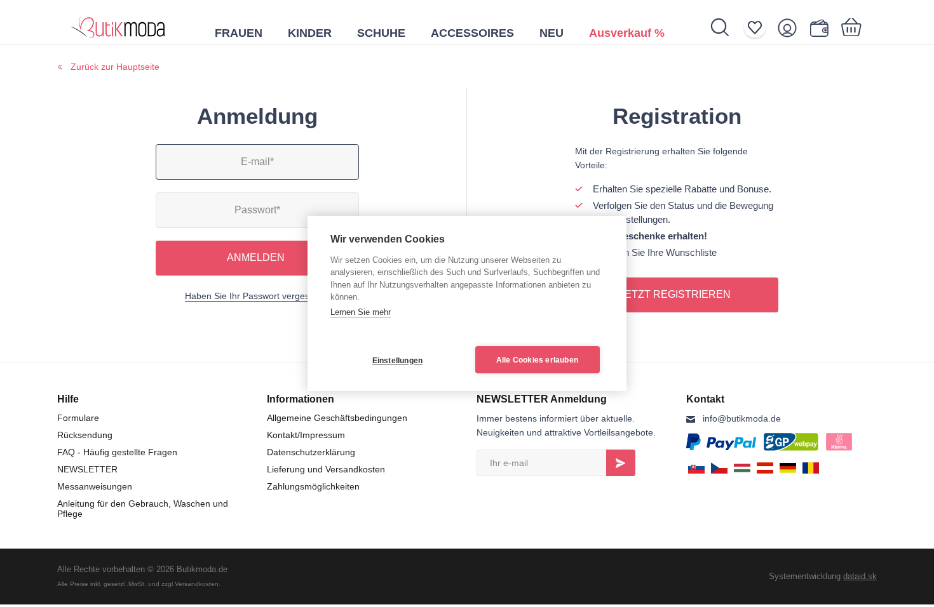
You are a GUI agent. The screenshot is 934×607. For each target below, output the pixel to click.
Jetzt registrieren (675, 294)
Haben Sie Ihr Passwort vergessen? (257, 296)
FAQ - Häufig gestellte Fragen (117, 452)
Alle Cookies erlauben (537, 360)
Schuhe (381, 33)
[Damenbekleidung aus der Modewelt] (118, 22)
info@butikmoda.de (742, 418)
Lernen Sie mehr (360, 312)
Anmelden (256, 257)
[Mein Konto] (791, 27)
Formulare (78, 418)
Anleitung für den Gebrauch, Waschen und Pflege (142, 508)
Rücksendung (84, 435)
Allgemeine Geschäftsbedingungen (337, 418)
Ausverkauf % (627, 33)
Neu (551, 33)
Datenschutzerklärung (311, 452)
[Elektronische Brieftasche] (822, 27)
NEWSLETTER (87, 469)
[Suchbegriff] (726, 27)
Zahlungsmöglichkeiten (313, 486)
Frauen (238, 33)
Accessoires (472, 33)
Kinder (310, 33)
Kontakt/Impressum (306, 435)
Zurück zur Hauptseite (115, 67)
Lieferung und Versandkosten (326, 469)
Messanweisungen (94, 486)
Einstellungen (397, 360)
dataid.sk (860, 576)
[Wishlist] (759, 27)
